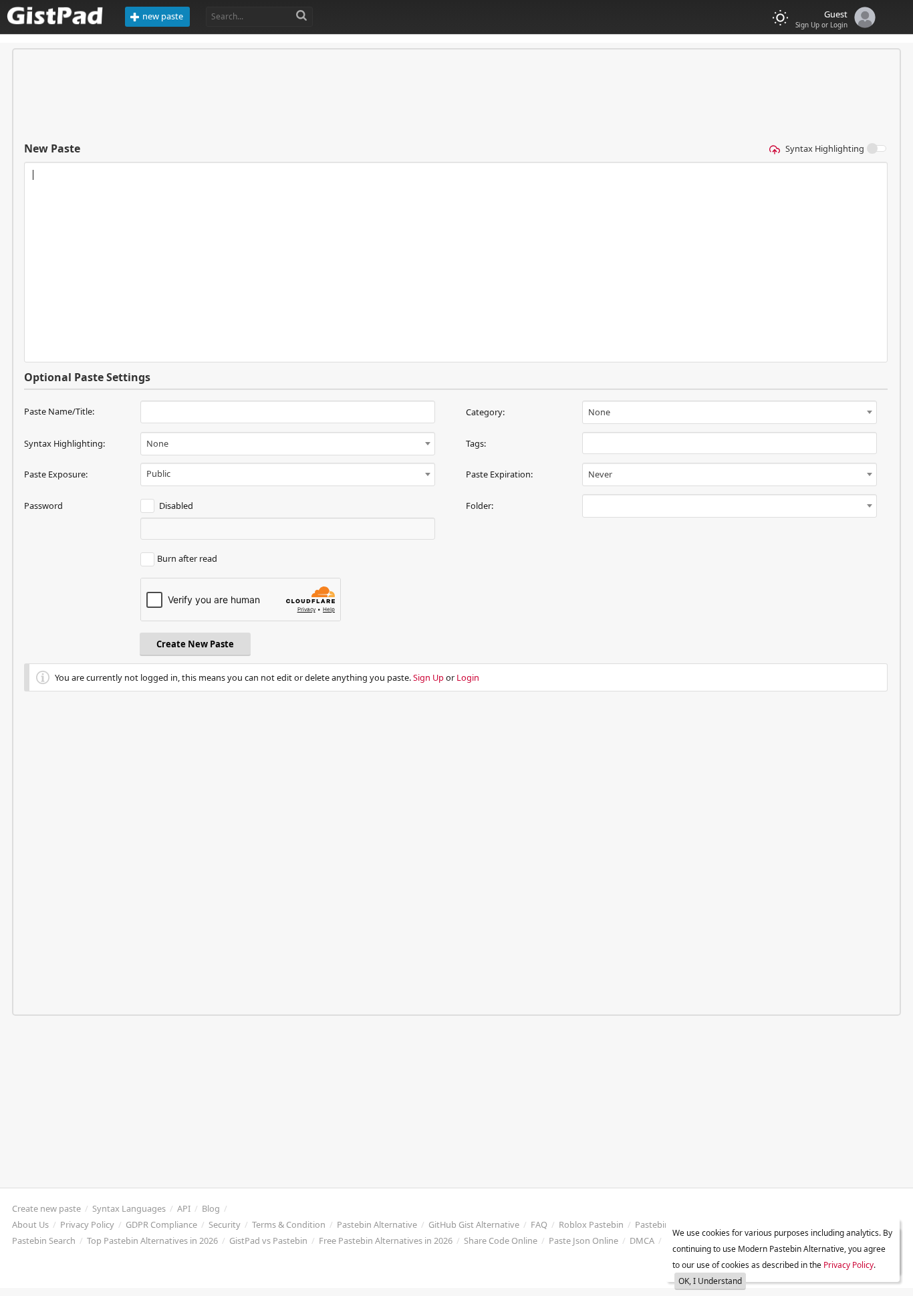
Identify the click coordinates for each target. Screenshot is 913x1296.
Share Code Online (500, 1240)
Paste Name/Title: (59, 411)
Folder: (479, 506)
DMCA (642, 1240)
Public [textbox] (158, 473)
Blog (211, 1208)
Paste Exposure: (56, 474)
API (183, 1208)
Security (225, 1224)
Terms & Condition (288, 1224)
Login (467, 677)
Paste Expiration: (499, 474)
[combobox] (729, 412)
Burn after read (187, 558)
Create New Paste (195, 644)
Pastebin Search (44, 1240)
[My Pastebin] (861, 15)
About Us (30, 1224)
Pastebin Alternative (377, 1224)
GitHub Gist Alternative (473, 1224)
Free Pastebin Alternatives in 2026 (385, 1240)
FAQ (539, 1224)
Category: (485, 412)
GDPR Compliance (161, 1224)
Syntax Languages (129, 1208)
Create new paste (46, 1208)
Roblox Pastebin (591, 1224)
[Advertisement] (456, 95)
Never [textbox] (600, 474)
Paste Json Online (583, 1240)
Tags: (476, 443)
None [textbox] (599, 412)
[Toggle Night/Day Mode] (780, 17)
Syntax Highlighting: (64, 443)
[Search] (302, 16)
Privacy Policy (87, 1224)
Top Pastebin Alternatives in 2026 (152, 1240)
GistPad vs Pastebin (268, 1240)
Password (43, 506)
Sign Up (428, 677)
